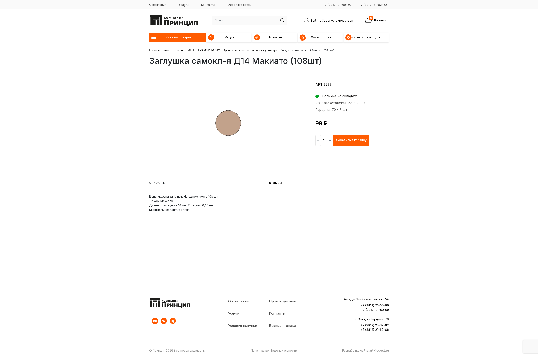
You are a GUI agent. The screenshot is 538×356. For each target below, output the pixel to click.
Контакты (208, 5)
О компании (157, 5)
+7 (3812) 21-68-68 (374, 329)
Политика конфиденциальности (274, 350)
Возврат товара (282, 325)
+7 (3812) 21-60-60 (337, 5)
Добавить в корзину (351, 140)
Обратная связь (239, 5)
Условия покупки (242, 325)
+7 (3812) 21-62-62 (373, 5)
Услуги (184, 5)
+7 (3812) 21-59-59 (375, 309)
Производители (282, 301)
